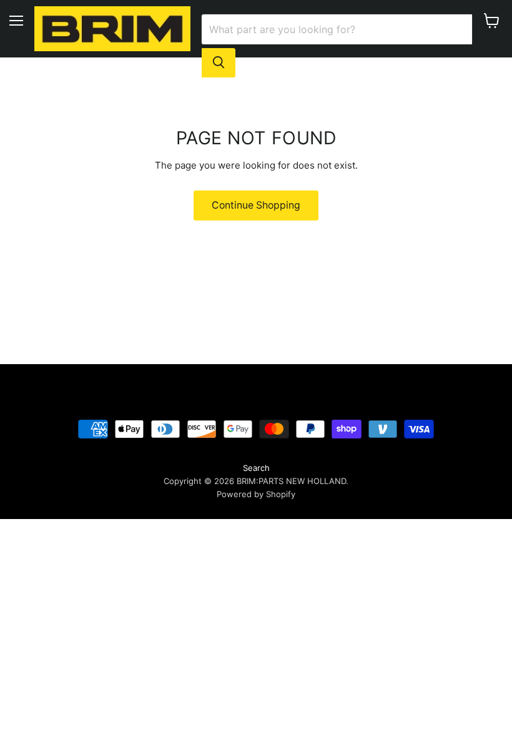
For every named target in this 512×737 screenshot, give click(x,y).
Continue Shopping (256, 205)
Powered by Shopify (256, 494)
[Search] (218, 62)
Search (256, 468)
